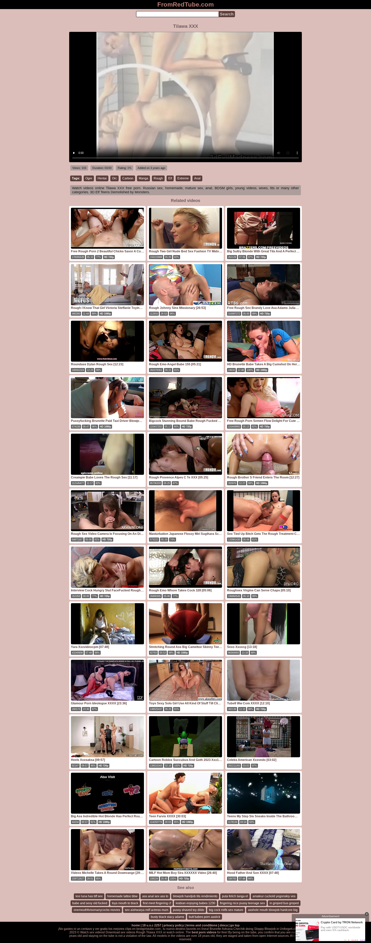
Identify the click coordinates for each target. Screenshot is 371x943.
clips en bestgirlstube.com (143, 928)
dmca (224, 925)
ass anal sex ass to (155, 896)
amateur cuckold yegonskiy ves (274, 896)
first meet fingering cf (157, 903)
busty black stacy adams (167, 916)
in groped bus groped (284, 903)
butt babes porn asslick (204, 916)
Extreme (183, 178)
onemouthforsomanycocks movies (97, 910)
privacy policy (173, 925)
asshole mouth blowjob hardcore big (273, 910)
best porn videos (204, 932)
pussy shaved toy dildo (188, 910)
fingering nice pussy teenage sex (242, 903)
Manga (143, 178)
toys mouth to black (125, 903)
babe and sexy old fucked (89, 903)
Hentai (102, 178)
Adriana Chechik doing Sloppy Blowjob (249, 928)
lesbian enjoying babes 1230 (195, 903)
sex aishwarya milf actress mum (146, 910)
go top (235, 925)
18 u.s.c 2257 (151, 925)
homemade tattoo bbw (122, 896)
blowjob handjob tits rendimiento (195, 896)
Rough (158, 178)
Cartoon (127, 178)
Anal (197, 178)
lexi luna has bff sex (89, 896)
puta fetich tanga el (235, 896)
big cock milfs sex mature (226, 910)
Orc (114, 178)
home (136, 925)
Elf (170, 178)
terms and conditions (201, 925)
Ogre (88, 178)
